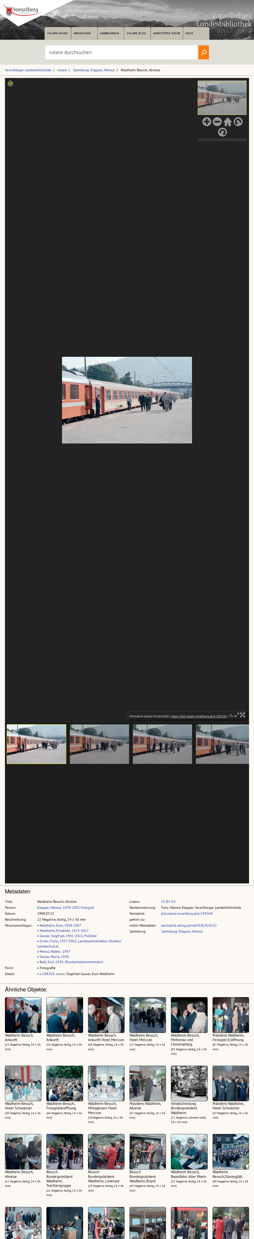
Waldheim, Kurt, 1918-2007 (60, 925)
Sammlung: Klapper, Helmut (94, 70)
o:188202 (47, 974)
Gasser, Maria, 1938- (55, 956)
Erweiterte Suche (166, 33)
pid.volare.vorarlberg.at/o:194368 (187, 913)
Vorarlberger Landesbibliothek (28, 70)
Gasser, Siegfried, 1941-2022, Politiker (68, 936)
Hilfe (189, 33)
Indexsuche (82, 33)
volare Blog (136, 33)
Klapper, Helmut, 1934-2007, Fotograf (65, 907)
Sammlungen (109, 33)
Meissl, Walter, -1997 (55, 951)
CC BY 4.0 (168, 901)
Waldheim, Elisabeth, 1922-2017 (64, 930)
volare (62, 70)
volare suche (57, 33)
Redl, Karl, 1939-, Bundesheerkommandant (71, 962)
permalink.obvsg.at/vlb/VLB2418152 (189, 925)
